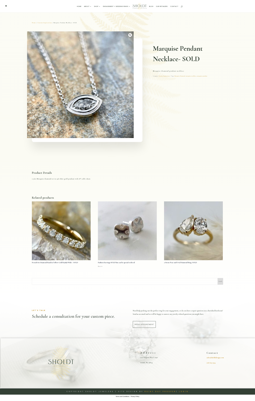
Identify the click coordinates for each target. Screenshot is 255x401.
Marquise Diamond (180, 76)
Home (79, 6)
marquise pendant (202, 76)
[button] (130, 35)
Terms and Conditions (122, 396)
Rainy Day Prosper (160, 391)
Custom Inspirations (45, 23)
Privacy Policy (135, 396)
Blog (151, 6)
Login (184, 391)
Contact (174, 6)
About (86, 6)
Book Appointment (144, 324)
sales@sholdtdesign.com (215, 357)
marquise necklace (191, 76)
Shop (96, 6)
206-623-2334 (211, 363)
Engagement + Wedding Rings (115, 6)
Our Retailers (162, 6)
